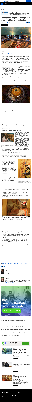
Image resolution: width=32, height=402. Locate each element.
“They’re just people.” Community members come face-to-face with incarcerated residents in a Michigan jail (15, 330)
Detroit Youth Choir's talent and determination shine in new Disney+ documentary (21, 364)
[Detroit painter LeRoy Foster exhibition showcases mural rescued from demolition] (7, 378)
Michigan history (16, 263)
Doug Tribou (7, 22)
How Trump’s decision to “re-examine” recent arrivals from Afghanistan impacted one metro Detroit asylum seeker (16, 323)
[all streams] (31, 3)
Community (14, 348)
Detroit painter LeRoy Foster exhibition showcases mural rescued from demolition (21, 378)
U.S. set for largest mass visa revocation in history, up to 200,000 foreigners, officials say (13, 332)
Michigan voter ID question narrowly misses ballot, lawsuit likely (10, 335)
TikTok (21, 263)
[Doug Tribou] (2, 271)
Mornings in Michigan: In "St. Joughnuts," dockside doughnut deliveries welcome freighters (20, 351)
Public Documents (14, 395)
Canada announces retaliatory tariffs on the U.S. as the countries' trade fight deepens (13, 320)
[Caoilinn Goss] (2, 279)
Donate (29, 1)
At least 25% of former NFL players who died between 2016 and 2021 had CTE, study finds (13, 326)
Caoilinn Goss (11, 22)
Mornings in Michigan (11, 53)
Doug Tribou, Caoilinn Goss (16, 380)
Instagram (25, 263)
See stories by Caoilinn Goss (9, 282)
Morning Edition (13, 12)
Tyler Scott (14, 353)
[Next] (29, 216)
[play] (2, 3)
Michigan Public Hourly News (21, 392)
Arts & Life (2, 9)
